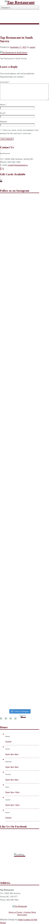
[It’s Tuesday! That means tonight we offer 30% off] (19, 620)
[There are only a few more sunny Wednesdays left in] (19, 472)
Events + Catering (23, 912)
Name (3, 104)
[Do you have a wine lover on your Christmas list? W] (19, 207)
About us (12, 912)
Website (3, 121)
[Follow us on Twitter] (7, 719)
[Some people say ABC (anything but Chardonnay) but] (19, 536)
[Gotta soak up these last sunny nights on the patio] (19, 503)
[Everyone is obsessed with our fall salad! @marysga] (19, 297)
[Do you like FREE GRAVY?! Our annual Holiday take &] (19, 231)
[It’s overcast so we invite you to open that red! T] (19, 642)
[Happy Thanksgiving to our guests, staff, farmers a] (19, 372)
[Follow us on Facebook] (2, 719)
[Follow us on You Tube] (12, 719)
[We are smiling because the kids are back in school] (19, 566)
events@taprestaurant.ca (18, 165)
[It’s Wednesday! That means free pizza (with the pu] (19, 665)
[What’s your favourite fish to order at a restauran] (19, 431)
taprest (32, 47)
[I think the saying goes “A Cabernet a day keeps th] (19, 348)
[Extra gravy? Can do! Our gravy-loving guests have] (19, 405)
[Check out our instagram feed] (17, 719)
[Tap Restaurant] (20, 2)
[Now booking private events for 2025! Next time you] (19, 257)
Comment (5, 82)
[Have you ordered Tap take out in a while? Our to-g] (19, 692)
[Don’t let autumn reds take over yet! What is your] (19, 448)
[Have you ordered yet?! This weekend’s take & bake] (19, 594)
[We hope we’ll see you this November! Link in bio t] (19, 277)
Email (3, 113)
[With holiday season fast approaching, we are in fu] (19, 323)
